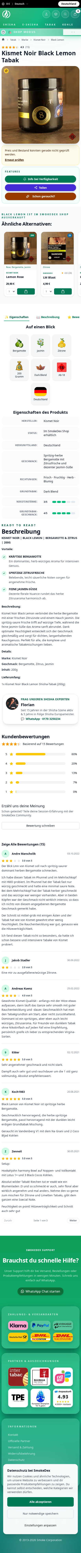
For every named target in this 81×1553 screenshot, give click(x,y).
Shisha (9, 24)
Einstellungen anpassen (40, 1525)
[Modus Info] (3, 32)
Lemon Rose (15, 277)
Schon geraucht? (43, 196)
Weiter (73, 1220)
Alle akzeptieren (40, 1502)
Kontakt (13, 1435)
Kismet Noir (40, 39)
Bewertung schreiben (40, 825)
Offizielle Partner (19, 1441)
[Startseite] (6, 14)
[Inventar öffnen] (56, 14)
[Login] (46, 14)
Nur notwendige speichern (40, 1513)
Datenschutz (16, 1460)
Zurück (8, 1220)
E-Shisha (30, 24)
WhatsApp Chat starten (43, 1291)
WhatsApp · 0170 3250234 (40, 719)
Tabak (50, 24)
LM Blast (49, 277)
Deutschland (68, 3)
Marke (25, 39)
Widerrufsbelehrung (21, 1453)
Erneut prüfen (14, 160)
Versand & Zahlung (20, 1447)
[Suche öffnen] (65, 14)
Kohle (68, 24)
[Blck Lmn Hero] (40, 105)
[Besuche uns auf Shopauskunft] (63, 1398)
